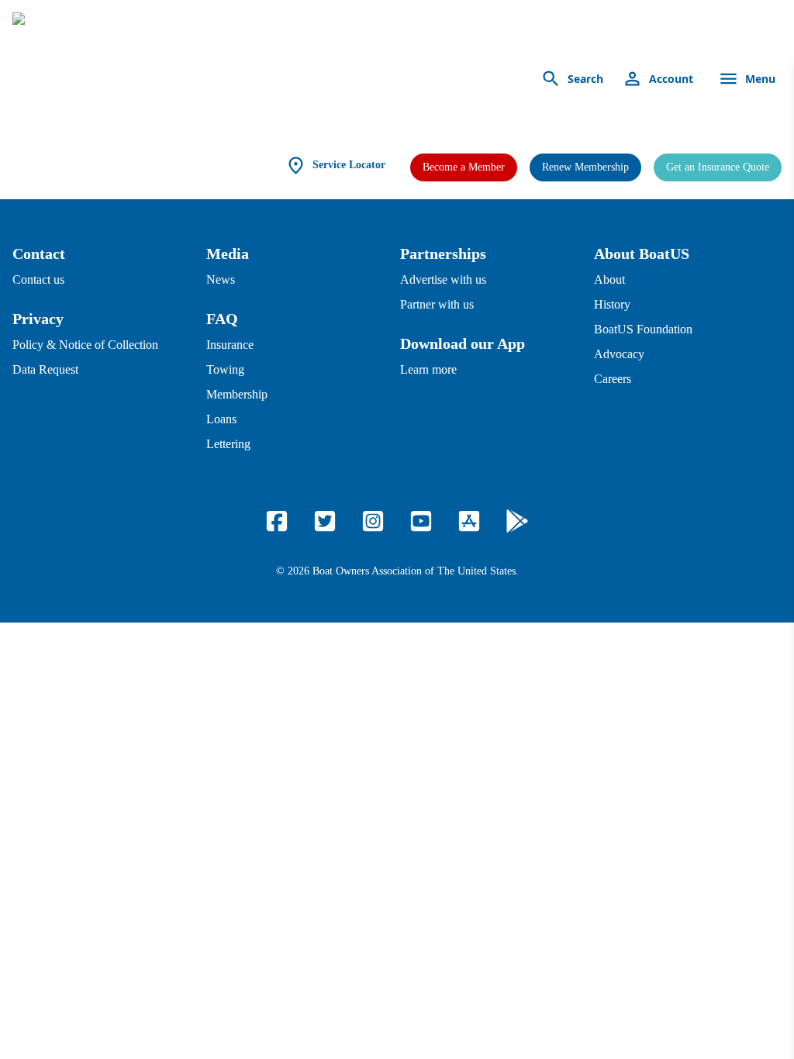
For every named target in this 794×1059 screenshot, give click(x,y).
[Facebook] (276, 521)
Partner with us (437, 304)
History (612, 304)
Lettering (228, 443)
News (220, 279)
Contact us (38, 279)
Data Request (45, 369)
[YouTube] (421, 521)
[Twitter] (325, 521)
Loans (221, 419)
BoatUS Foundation (643, 329)
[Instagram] (373, 521)
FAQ (222, 318)
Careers (612, 378)
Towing (225, 369)
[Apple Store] (469, 521)
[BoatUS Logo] (156, 79)
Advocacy (619, 353)
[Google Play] (517, 521)
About (609, 279)
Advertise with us (443, 279)
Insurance (230, 344)
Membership (237, 394)
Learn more (428, 369)
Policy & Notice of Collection (85, 344)
